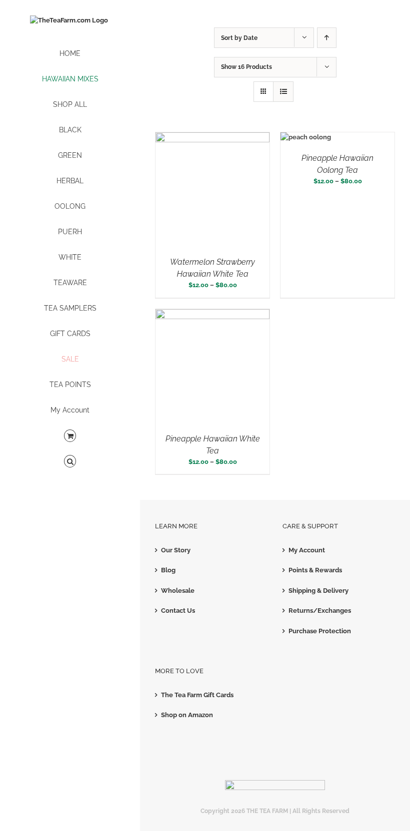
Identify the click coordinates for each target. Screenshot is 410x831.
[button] (70, 461)
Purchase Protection (319, 631)
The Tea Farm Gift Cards (197, 695)
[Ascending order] (326, 37)
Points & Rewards (315, 570)
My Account (306, 550)
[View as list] (283, 91)
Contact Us (178, 610)
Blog (168, 570)
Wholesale (177, 590)
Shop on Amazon (187, 715)
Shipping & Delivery (318, 590)
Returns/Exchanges (319, 610)
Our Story (175, 550)
